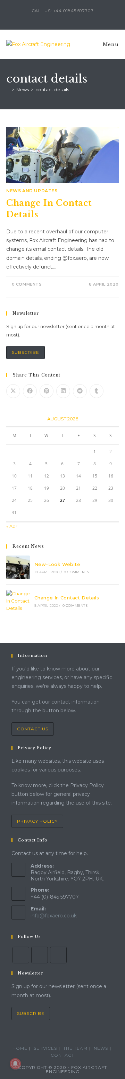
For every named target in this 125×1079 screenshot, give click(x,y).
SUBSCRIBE (25, 352)
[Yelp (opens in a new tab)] (60, 18)
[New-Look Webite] (18, 567)
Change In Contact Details (66, 597)
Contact (62, 1055)
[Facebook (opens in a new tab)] (52, 18)
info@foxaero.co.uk (54, 916)
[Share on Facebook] (30, 391)
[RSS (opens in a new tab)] (68, 18)
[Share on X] (13, 391)
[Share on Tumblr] (96, 391)
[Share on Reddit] (80, 391)
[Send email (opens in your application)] (74, 18)
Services (45, 1048)
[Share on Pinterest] (46, 391)
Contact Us (32, 728)
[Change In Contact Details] (18, 601)
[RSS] (58, 955)
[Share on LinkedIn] (63, 391)
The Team (75, 1048)
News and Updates (32, 190)
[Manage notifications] (15, 1063)
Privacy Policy (37, 821)
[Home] (8, 89)
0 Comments (27, 284)
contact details (52, 89)
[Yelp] (39, 955)
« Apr (11, 526)
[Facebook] (20, 955)
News (101, 1048)
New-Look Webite (57, 564)
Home (19, 1048)
